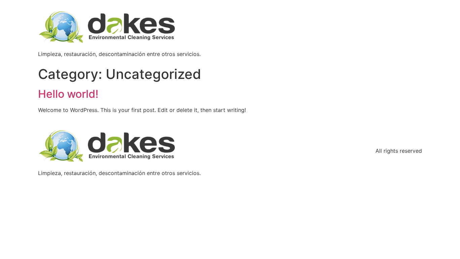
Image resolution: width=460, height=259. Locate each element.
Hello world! (68, 93)
